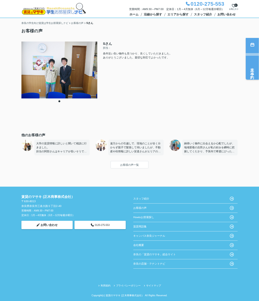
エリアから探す (178, 14)
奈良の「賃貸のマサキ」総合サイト (154, 254)
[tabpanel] (59, 70)
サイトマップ (153, 285)
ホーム (134, 14)
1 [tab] (59, 101)
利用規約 (106, 285)
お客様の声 (140, 207)
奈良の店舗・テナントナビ (149, 263)
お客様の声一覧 (129, 164)
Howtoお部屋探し (143, 217)
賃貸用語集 (140, 226)
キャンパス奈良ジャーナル (149, 235)
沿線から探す (153, 14)
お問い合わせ (226, 14)
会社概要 (138, 245)
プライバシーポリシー (128, 285)
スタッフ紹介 (203, 14)
